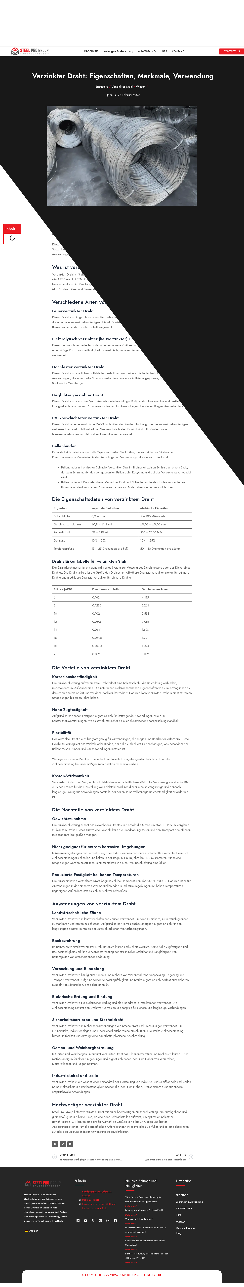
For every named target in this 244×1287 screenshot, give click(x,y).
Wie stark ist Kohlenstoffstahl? (139, 1218)
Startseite (101, 87)
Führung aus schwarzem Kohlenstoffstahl (144, 1210)
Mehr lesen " (131, 1206)
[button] (55, 1144)
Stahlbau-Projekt (90, 1200)
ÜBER (164, 51)
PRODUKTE (91, 51)
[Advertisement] (99, 23)
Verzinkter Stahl (122, 87)
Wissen (140, 87)
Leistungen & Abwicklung (118, 51)
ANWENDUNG (147, 51)
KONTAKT (178, 51)
